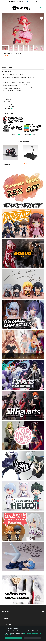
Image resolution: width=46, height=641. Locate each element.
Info (3, 615)
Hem (3, 12)
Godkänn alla (13, 637)
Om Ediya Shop (5, 611)
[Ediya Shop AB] (21, 8)
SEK (32, 1)
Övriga (14, 12)
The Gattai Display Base (28, 161)
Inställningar (32, 637)
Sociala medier (5, 618)
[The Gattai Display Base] (33, 152)
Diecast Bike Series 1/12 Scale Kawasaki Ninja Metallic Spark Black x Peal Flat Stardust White (12, 163)
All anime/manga (8, 12)
